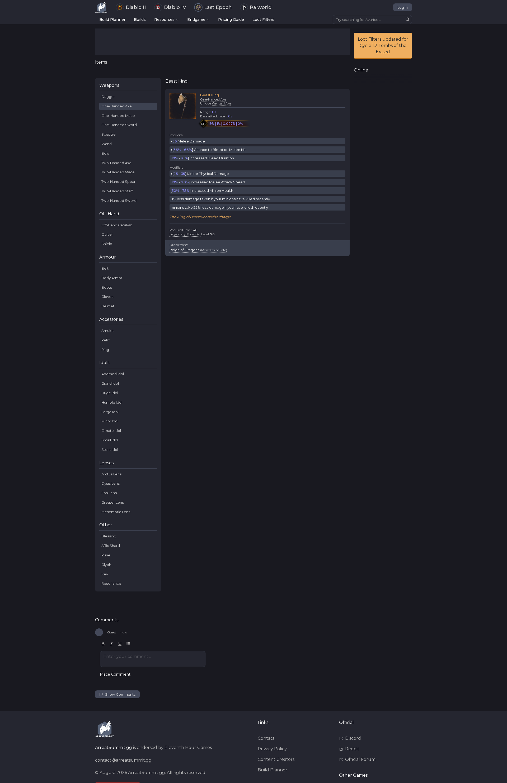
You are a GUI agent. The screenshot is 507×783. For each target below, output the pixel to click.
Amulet (107, 330)
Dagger (108, 96)
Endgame (196, 19)
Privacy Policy (272, 748)
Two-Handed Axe (116, 163)
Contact (266, 738)
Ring (105, 349)
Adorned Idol (112, 374)
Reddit (352, 748)
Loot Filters (263, 19)
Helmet (107, 306)
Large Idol (110, 412)
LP (203, 124)
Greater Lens (112, 502)
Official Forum (360, 759)
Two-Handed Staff (117, 191)
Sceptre (108, 134)
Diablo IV (175, 7)
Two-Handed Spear (118, 181)
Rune (105, 555)
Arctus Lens (111, 474)
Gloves (107, 296)
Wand (106, 144)
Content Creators (276, 759)
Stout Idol (109, 449)
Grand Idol (110, 383)
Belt (105, 268)
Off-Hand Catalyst (116, 225)
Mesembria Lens (115, 512)
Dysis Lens (110, 483)
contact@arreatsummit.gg (123, 760)
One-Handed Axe (116, 106)
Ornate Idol (111, 430)
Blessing (108, 536)
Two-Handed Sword (119, 200)
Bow (105, 153)
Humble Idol (111, 402)
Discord (353, 738)
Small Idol (109, 440)
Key (104, 574)
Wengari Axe (221, 103)
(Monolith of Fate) (213, 250)
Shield (106, 244)
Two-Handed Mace (118, 172)
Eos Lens (109, 493)
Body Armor (111, 278)
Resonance (111, 583)
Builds (140, 19)
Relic (105, 340)
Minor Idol (109, 421)
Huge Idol (109, 393)
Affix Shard (110, 545)
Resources (164, 19)
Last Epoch (218, 7)
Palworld (260, 7)
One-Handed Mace (118, 115)
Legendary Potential (185, 234)
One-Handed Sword (119, 125)
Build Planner (112, 19)
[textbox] (152, 659)
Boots (106, 287)
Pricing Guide (231, 19)
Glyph (106, 564)
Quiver (107, 234)
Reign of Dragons (184, 250)
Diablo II (136, 7)
